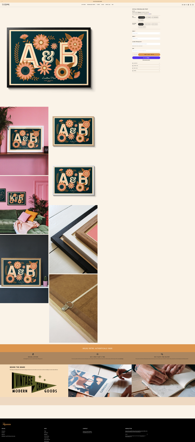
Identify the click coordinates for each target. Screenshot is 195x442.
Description (135, 63)
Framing (135, 70)
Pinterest (3, 434)
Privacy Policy (46, 436)
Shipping (139, 12)
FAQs (45, 431)
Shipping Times (136, 65)
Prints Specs (136, 68)
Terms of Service (47, 439)
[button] (83, 4)
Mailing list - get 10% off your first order (8, 436)
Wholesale (46, 432)
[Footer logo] (7, 424)
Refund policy (46, 441)
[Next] (192, 1)
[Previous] (2, 1)
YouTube (3, 432)
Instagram (3, 431)
